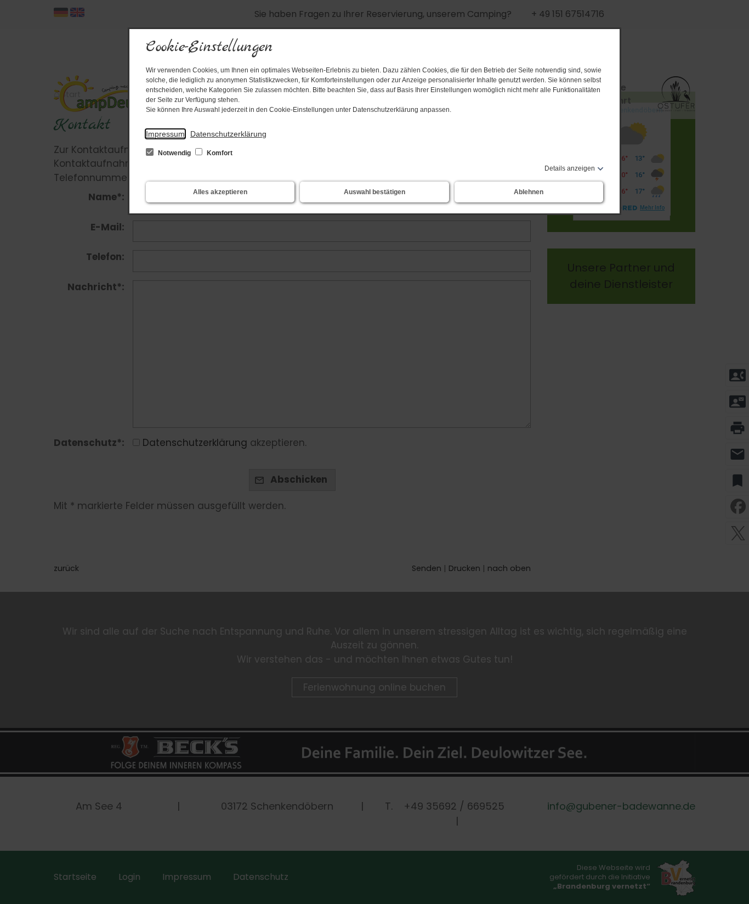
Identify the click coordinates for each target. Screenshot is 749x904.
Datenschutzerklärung (228, 133)
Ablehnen (528, 192)
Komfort (218, 153)
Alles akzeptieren (220, 192)
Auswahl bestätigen (374, 192)
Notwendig (174, 153)
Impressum (165, 133)
